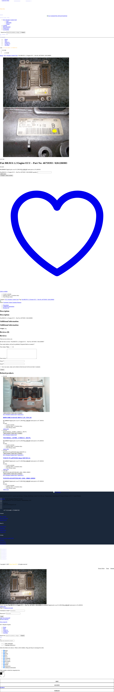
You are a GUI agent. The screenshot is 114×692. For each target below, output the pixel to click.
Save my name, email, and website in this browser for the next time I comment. (21, 367)
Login (2, 616)
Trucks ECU (20, 414)
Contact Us (6, 631)
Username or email (5, 610)
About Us (5, 630)
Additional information (8, 306)
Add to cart (3, 173)
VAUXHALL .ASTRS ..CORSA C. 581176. (17, 438)
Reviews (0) (6, 308)
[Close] (0, 639)
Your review (3, 358)
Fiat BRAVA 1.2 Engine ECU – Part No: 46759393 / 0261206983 (38, 299)
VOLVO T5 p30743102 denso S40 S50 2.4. (16, 458)
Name (2, 361)
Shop (57, 681)
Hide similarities (9, 643)
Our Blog (5, 632)
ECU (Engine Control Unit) (11, 55)
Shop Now (2, 8)
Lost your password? (5, 618)
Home (1, 55)
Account (57, 685)
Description (6, 305)
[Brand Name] (3, 549)
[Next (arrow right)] (111, 346)
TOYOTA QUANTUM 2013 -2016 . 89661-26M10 (19, 478)
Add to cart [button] (6, 429)
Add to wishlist (9, 175)
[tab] (58, 305)
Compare (3, 175)
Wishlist (57, 690)
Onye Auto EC (3, 622)
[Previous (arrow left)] (2, 346)
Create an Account (8, 608)
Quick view (14, 413)
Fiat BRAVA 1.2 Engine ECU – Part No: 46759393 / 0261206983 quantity (18, 172)
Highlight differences (10, 645)
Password (3, 613)
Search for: (3, 32)
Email (2, 364)
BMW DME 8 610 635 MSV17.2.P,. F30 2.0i (17, 417)
